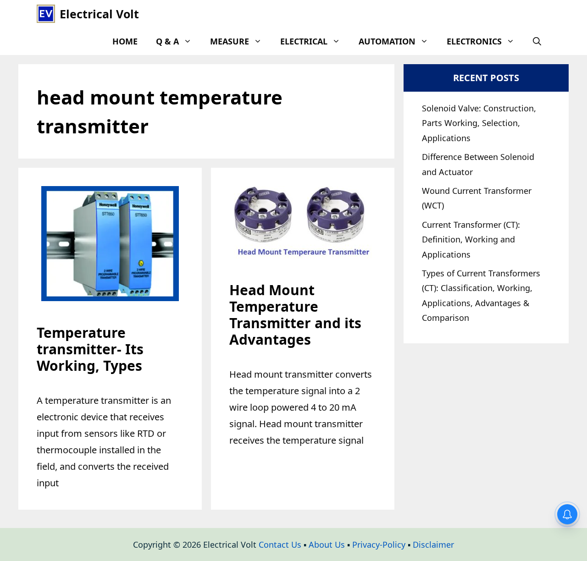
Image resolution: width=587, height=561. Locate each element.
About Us (327, 544)
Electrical (303, 41)
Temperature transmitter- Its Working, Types (90, 349)
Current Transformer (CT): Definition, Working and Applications (471, 239)
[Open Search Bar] (537, 41)
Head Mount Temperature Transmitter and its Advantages (295, 314)
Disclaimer (433, 544)
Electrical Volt (99, 14)
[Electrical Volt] (46, 14)
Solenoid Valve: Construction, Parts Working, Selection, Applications (479, 123)
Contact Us (280, 544)
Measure (229, 41)
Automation (387, 41)
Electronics (474, 41)
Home (125, 41)
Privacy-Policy (378, 544)
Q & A (167, 41)
